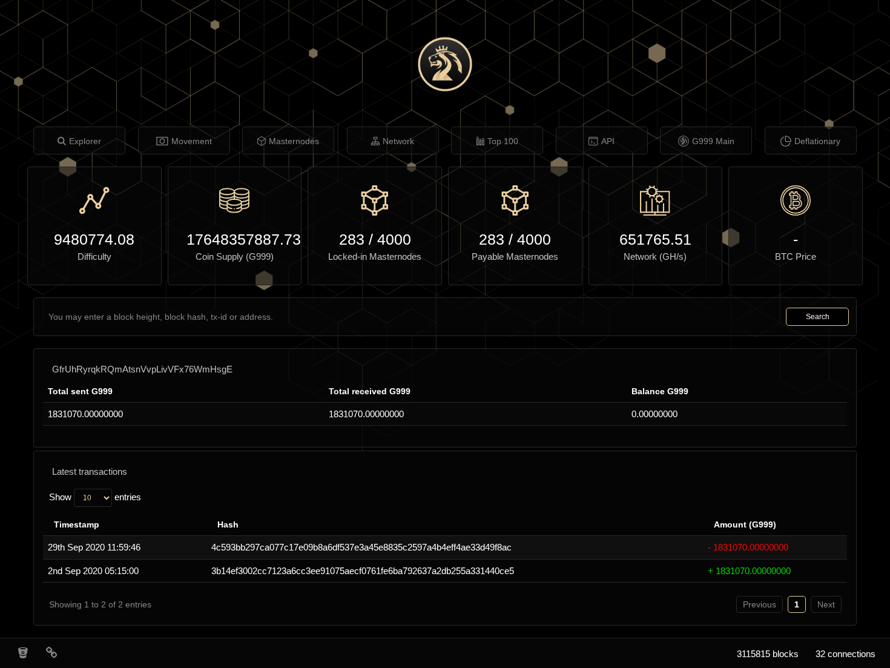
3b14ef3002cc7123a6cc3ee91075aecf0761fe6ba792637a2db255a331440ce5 (362, 571)
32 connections (845, 654)
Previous (759, 604)
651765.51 (655, 239)
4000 (394, 239)
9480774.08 (94, 239)
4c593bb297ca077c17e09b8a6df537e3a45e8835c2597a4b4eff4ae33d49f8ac (361, 547)
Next (826, 604)
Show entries (95, 497)
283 (351, 239)
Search (817, 317)
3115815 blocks (768, 654)
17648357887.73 (234, 239)
